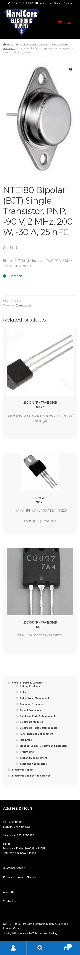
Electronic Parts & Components (32, 44)
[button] (71, 69)
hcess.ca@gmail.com (56, 3)
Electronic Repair (22, 769)
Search (40, 948)
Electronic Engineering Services (31, 775)
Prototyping (27, 751)
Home (10, 44)
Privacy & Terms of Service (19, 877)
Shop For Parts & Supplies (27, 682)
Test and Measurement (33, 757)
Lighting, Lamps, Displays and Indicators (44, 745)
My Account (13, 948)
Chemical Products (31, 704)
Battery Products (30, 686)
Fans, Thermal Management (36, 733)
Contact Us (10, 901)
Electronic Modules (31, 721)
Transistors (9, 48)
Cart (61, 944)
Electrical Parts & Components (38, 716)
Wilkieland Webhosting (44, 933)
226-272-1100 (22, 3)
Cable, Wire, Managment (34, 698)
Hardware (26, 739)
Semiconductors (60, 44)
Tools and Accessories (33, 763)
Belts (23, 692)
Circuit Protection (30, 710)
